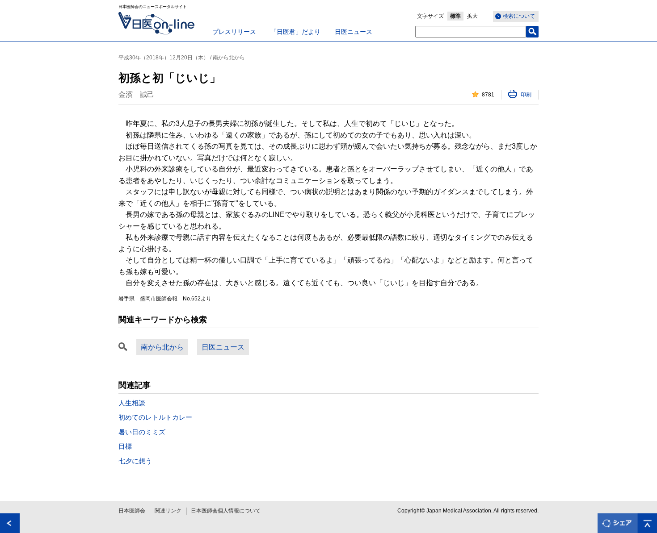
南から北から (162, 347)
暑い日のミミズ (141, 432)
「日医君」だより (295, 31)
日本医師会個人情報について (226, 511)
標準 (455, 16)
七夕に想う (135, 461)
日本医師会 (131, 511)
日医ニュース (353, 31)
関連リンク (168, 511)
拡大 (472, 16)
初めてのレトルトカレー (155, 417)
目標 (125, 446)
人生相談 (131, 403)
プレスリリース (234, 31)
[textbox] (470, 31)
